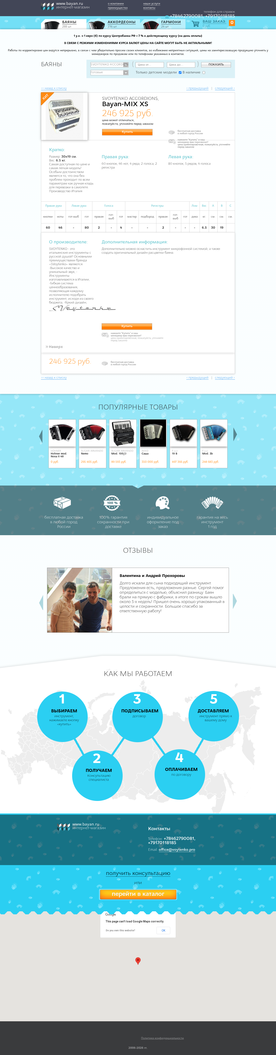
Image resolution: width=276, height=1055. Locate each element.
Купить (127, 132)
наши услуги (151, 3)
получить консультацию (138, 873)
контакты (149, 7)
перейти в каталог (138, 894)
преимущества (117, 7)
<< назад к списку (54, 88)
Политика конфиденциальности (162, 1038)
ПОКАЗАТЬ (216, 64)
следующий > (225, 88)
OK (163, 930)
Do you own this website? (120, 930)
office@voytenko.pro (177, 850)
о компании (116, 3)
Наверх (54, 347)
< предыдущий (197, 88)
